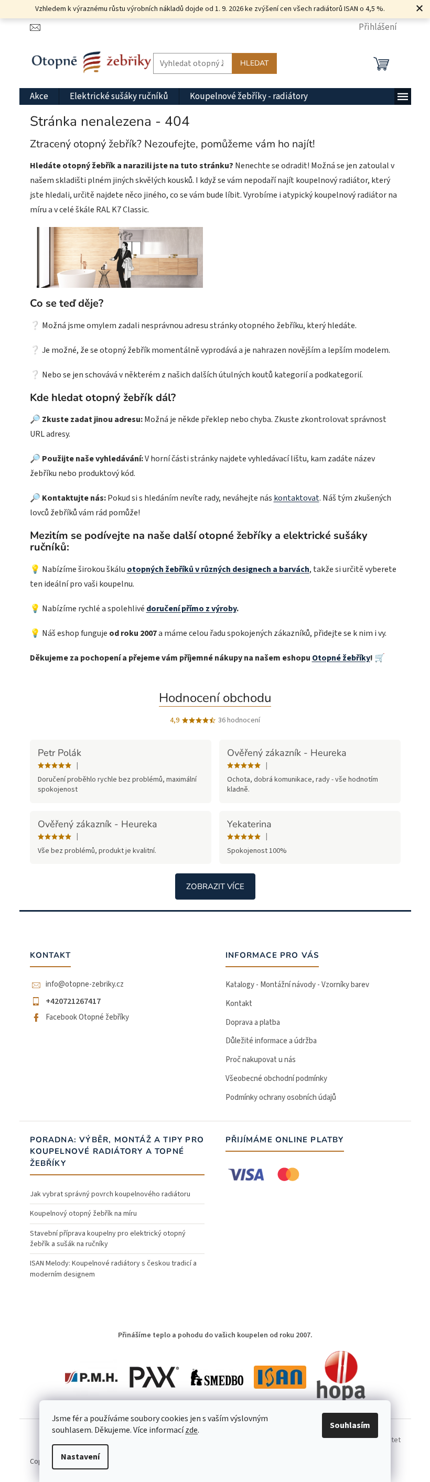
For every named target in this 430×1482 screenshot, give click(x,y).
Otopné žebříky (341, 658)
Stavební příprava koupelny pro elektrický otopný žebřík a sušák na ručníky (108, 1238)
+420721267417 (73, 1001)
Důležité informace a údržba (271, 1040)
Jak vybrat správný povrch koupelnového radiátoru (110, 1194)
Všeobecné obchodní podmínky (276, 1078)
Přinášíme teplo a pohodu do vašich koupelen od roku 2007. (215, 1335)
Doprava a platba (252, 1022)
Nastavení (80, 1457)
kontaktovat (296, 498)
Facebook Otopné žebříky (87, 1017)
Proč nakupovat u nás (260, 1059)
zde (191, 1430)
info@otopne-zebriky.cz (85, 984)
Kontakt (238, 1003)
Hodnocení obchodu (215, 697)
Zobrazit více (215, 886)
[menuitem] (39, 96)
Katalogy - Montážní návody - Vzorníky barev (297, 984)
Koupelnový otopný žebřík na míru (83, 1213)
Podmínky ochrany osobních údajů (280, 1097)
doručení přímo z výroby (191, 608)
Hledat (254, 63)
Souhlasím (350, 1425)
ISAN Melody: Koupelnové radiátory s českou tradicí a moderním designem (113, 1268)
